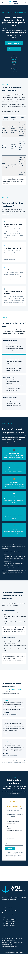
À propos (4, 927)
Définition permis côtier (8, 944)
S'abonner (9, 848)
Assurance (6, 917)
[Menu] (25, 2)
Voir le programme (14, 48)
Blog (3, 913)
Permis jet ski (5, 936)
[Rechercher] (2, 2)
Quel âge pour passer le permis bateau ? (13, 942)
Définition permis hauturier (9, 946)
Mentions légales (19, 952)
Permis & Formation (8, 915)
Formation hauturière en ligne (10, 910)
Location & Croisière (9, 925)
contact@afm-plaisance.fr (9, 899)
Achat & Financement (9, 921)
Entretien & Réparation (9, 919)
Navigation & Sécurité (9, 923)
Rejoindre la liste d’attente (14, 43)
